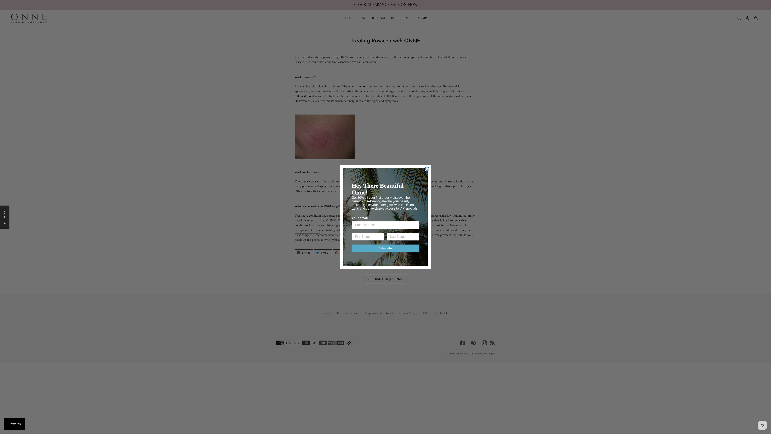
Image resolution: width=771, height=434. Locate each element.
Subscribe (386, 248)
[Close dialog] (427, 169)
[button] (4, 217)
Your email (360, 218)
